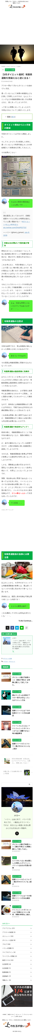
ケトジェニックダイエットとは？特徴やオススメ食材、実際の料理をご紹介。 (22, 912)
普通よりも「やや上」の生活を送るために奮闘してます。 (17, 1020)
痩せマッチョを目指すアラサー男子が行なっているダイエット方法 (21, 697)
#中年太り (14, 225)
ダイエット (12, 661)
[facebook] (12, 628)
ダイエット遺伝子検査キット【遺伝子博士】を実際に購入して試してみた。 (22, 846)
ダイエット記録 (7, 658)
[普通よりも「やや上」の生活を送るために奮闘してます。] (17, 7)
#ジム (7, 225)
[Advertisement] (17, 27)
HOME (4, 1014)
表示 (13, 117)
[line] (22, 628)
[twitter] (7, 628)
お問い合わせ (18, 1016)
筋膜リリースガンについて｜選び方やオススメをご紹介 (21, 746)
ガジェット (18, 1014)
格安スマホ (11, 1014)
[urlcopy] (26, 628)
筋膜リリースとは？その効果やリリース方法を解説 (21, 713)
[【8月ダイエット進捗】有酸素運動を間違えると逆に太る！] (17, 628)
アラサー (5, 661)
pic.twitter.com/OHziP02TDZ (14, 228)
